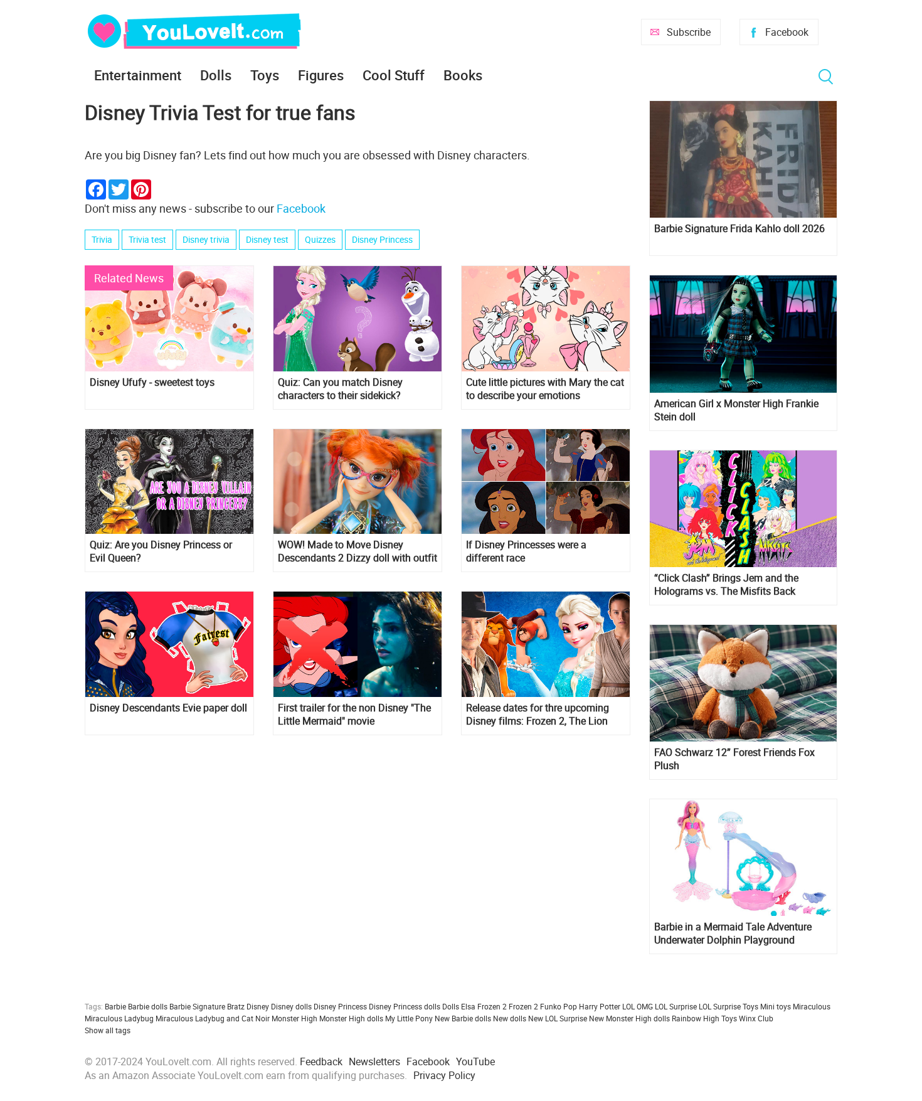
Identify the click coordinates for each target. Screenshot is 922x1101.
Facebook (786, 32)
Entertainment (137, 75)
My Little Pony (409, 1018)
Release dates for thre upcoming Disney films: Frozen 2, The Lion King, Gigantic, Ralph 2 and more (538, 714)
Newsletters (374, 1061)
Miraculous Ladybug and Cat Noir (213, 1018)
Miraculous (811, 1006)
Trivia (102, 239)
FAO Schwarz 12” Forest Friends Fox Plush (734, 759)
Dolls (215, 75)
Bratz (236, 1006)
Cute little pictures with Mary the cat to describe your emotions (545, 389)
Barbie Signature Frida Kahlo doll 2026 (739, 228)
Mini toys (775, 1006)
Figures (321, 75)
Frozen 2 (523, 1006)
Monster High (294, 1018)
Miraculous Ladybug (119, 1018)
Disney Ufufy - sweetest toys (152, 382)
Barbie (115, 1006)
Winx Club (756, 1018)
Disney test (267, 239)
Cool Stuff (394, 75)
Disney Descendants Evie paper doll (168, 708)
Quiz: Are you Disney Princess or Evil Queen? (161, 551)
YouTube (475, 1061)
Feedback (321, 1061)
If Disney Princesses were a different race (526, 551)
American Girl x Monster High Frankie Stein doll (736, 410)
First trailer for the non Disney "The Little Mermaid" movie (354, 714)
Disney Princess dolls (404, 1006)
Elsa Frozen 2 (484, 1006)
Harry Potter (599, 1006)
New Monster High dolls (629, 1018)
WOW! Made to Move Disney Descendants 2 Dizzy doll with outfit (357, 551)
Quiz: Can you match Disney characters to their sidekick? (340, 389)
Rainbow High (695, 1018)
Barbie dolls (147, 1006)
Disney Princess (382, 239)
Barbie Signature (197, 1006)
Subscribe (689, 32)
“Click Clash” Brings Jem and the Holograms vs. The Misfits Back (726, 585)
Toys (264, 75)
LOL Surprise (676, 1006)
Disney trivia (206, 239)
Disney (257, 1006)
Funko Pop (558, 1006)
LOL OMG (637, 1006)
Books (462, 75)
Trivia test (147, 239)
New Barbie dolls (463, 1018)
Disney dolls (291, 1006)
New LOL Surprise (557, 1018)
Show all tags (107, 1030)
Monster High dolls (351, 1018)
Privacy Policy (444, 1075)
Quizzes (320, 239)
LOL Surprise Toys (728, 1006)
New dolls (509, 1018)
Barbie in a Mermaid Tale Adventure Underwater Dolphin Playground (733, 933)
